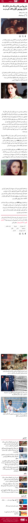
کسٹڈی (14, 230)
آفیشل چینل (20, 223)
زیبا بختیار (23, 228)
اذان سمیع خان (22, 226)
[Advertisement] (14, 105)
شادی (17, 228)
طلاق (12, 228)
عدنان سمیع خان (22, 230)
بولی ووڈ (15, 226)
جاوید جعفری (8, 226)
